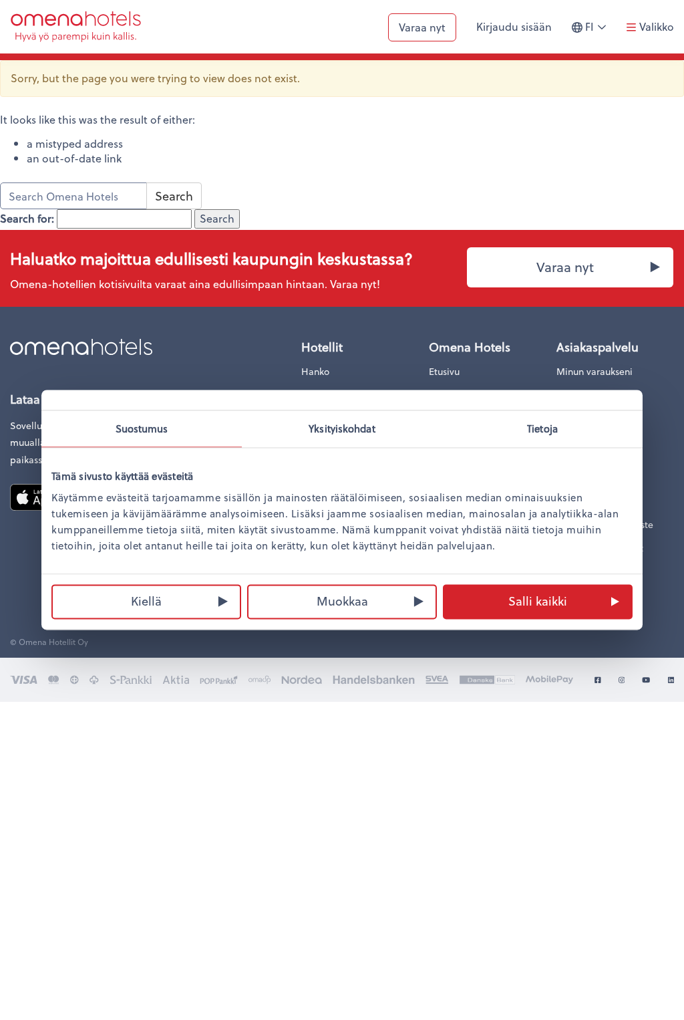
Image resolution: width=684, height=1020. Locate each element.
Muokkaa (342, 601)
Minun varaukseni (594, 371)
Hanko (315, 371)
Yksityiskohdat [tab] (342, 428)
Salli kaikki (537, 601)
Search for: (27, 218)
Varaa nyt (422, 27)
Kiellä (146, 601)
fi (599, 32)
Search (174, 195)
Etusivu (444, 371)
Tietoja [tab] (542, 428)
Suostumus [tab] (142, 428)
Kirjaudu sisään (514, 26)
